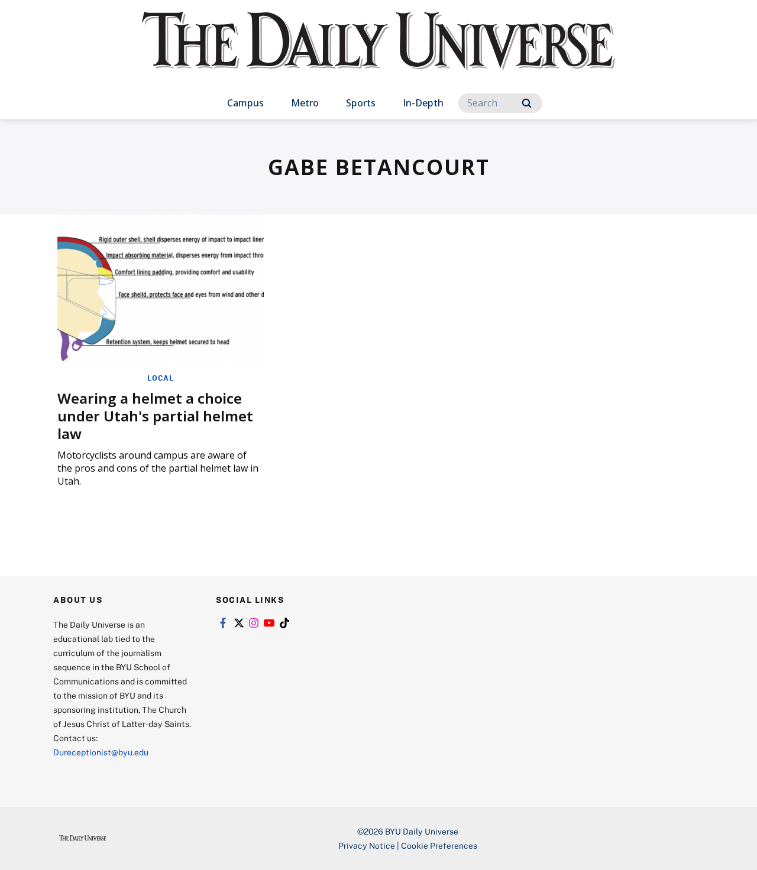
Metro (305, 102)
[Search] (526, 103)
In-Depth (423, 102)
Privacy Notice (366, 845)
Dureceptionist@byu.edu (100, 752)
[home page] (378, 53)
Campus (245, 102)
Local (160, 378)
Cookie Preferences (439, 845)
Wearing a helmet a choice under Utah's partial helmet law (155, 415)
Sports (361, 102)
